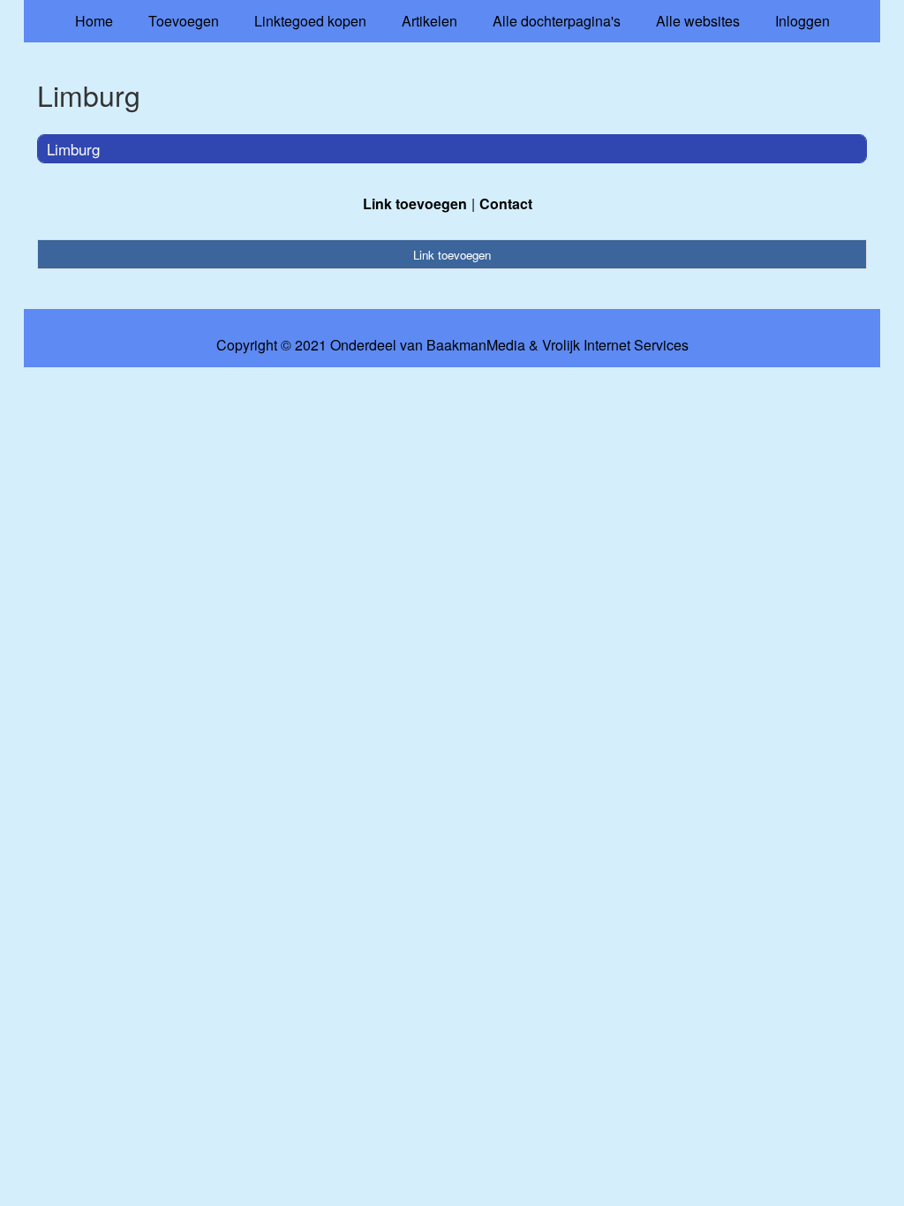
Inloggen (802, 21)
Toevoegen (183, 21)
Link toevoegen (415, 203)
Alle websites (698, 21)
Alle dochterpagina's (557, 21)
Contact (505, 203)
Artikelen (429, 21)
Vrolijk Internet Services (615, 345)
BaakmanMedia (475, 345)
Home (94, 21)
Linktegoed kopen (310, 21)
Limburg (73, 149)
